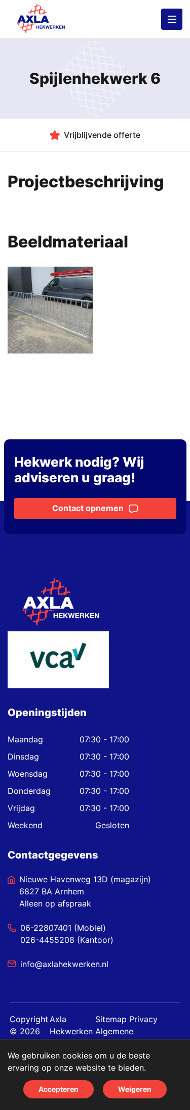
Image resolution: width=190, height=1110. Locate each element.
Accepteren (59, 1089)
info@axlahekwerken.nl (64, 964)
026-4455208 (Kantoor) (66, 940)
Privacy (143, 1019)
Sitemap (111, 1019)
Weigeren (134, 1089)
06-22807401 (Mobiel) (63, 928)
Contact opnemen (88, 508)
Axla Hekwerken (71, 1025)
